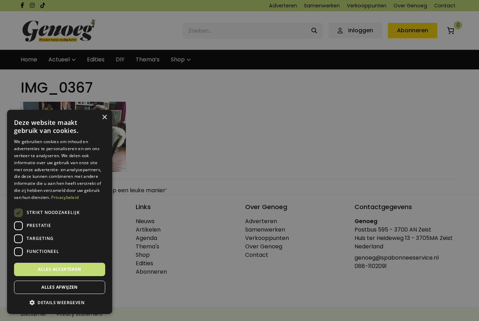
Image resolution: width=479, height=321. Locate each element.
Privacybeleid (65, 197)
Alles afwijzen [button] (59, 287)
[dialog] (239, 160)
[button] (59, 303)
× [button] (104, 117)
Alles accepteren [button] (59, 269)
